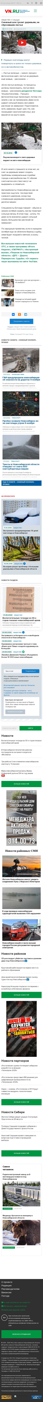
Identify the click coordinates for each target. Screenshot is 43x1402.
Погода (5, 1296)
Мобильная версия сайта (13, 1310)
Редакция (6, 1285)
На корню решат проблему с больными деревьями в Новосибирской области (20, 567)
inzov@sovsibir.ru (13, 1367)
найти (30, 728)
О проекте (6, 1282)
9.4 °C (13, 3)
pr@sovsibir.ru (33, 1369)
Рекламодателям (10, 1289)
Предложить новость (22, 321)
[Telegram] (25, 314)
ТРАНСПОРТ (16, 418)
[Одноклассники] (19, 314)
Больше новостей (21, 784)
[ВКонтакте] (13, 314)
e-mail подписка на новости (17, 1302)
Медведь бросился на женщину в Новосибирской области (18, 1216)
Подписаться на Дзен (15, 712)
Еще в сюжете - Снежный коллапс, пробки (18, 483)
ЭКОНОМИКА (7, 1208)
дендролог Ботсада (31, 91)
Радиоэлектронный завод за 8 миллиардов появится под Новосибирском (16, 1176)
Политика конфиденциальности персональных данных (19, 1391)
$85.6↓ (19, 3)
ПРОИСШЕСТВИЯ (18, 374)
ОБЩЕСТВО (17, 528)
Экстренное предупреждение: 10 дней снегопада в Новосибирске (20, 532)
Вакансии (6, 1292)
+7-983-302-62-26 (14, 1371)
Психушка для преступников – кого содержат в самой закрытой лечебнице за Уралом (21, 693)
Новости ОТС (21, 29)
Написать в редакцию (21, 1334)
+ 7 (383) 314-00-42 (20, 1364)
